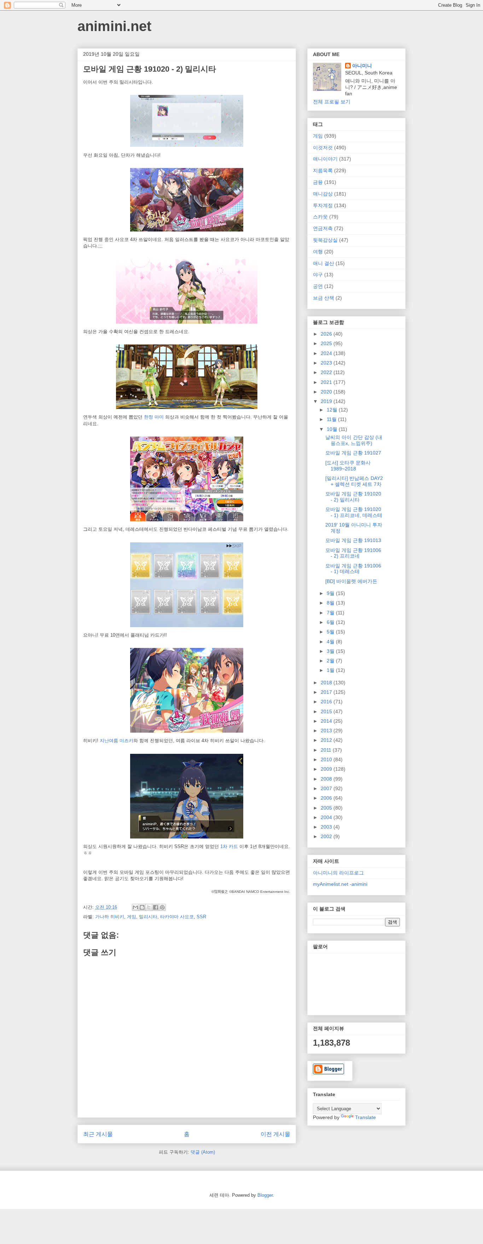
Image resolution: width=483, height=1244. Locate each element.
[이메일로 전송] (135, 907)
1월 (331, 670)
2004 (327, 817)
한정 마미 (154, 417)
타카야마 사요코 (177, 916)
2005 (327, 808)
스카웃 (320, 217)
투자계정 (323, 205)
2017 (327, 692)
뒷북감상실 (325, 240)
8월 (331, 603)
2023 (327, 363)
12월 (333, 410)
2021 (327, 382)
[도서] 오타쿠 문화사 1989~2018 (348, 465)
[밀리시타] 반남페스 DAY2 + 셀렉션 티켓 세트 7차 (354, 481)
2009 (327, 769)
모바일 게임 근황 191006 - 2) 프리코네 (353, 553)
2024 (327, 353)
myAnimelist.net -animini (340, 884)
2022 (327, 372)
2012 (327, 740)
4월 (331, 641)
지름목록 (323, 170)
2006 (327, 798)
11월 (332, 419)
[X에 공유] (148, 907)
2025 (327, 343)
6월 (331, 622)
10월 (333, 429)
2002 (327, 836)
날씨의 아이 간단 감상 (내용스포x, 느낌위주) (353, 440)
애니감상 (323, 194)
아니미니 (362, 65)
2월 (331, 660)
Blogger (265, 1195)
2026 (327, 334)
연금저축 (323, 228)
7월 (331, 612)
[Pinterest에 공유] (162, 907)
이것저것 (323, 147)
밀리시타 (148, 916)
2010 (327, 759)
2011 (327, 750)
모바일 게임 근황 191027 (353, 453)
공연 (318, 286)
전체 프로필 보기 (331, 101)
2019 (327, 401)
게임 (131, 916)
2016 (327, 701)
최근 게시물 (98, 1134)
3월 (331, 651)
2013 (327, 730)
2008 (327, 779)
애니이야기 (325, 159)
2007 (327, 788)
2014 (327, 721)
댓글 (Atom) (203, 1152)
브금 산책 (323, 298)
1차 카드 (229, 846)
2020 (327, 392)
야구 (318, 274)
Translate (365, 1117)
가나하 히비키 (109, 916)
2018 (327, 682)
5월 (331, 632)
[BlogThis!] (142, 907)
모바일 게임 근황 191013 (353, 540)
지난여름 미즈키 (116, 740)
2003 (327, 827)
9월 (331, 593)
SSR (201, 916)
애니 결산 (323, 263)
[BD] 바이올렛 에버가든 (351, 581)
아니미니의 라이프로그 (338, 873)
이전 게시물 (275, 1134)
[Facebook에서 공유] (155, 907)
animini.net (114, 26)
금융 (318, 182)
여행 (318, 251)
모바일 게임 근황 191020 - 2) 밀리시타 (353, 497)
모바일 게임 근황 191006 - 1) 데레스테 (353, 569)
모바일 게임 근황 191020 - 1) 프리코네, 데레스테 (353, 512)
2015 (327, 711)
